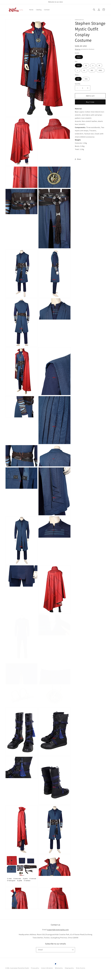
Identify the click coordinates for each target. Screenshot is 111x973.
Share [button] (79, 159)
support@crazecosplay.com (58, 929)
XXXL (100, 70)
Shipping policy (69, 968)
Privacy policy (35, 968)
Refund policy (59, 968)
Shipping (77, 49)
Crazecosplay (13, 968)
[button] (94, 9)
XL (84, 70)
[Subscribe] (72, 949)
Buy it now (90, 102)
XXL (92, 70)
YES (86, 79)
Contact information (47, 968)
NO (78, 79)
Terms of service (80, 968)
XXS (78, 65)
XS (86, 65)
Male (79, 57)
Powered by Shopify (23, 968)
